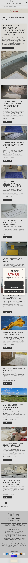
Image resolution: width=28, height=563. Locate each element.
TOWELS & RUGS (14, 287)
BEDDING (14, 283)
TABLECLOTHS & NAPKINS (14, 291)
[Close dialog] (23, 269)
